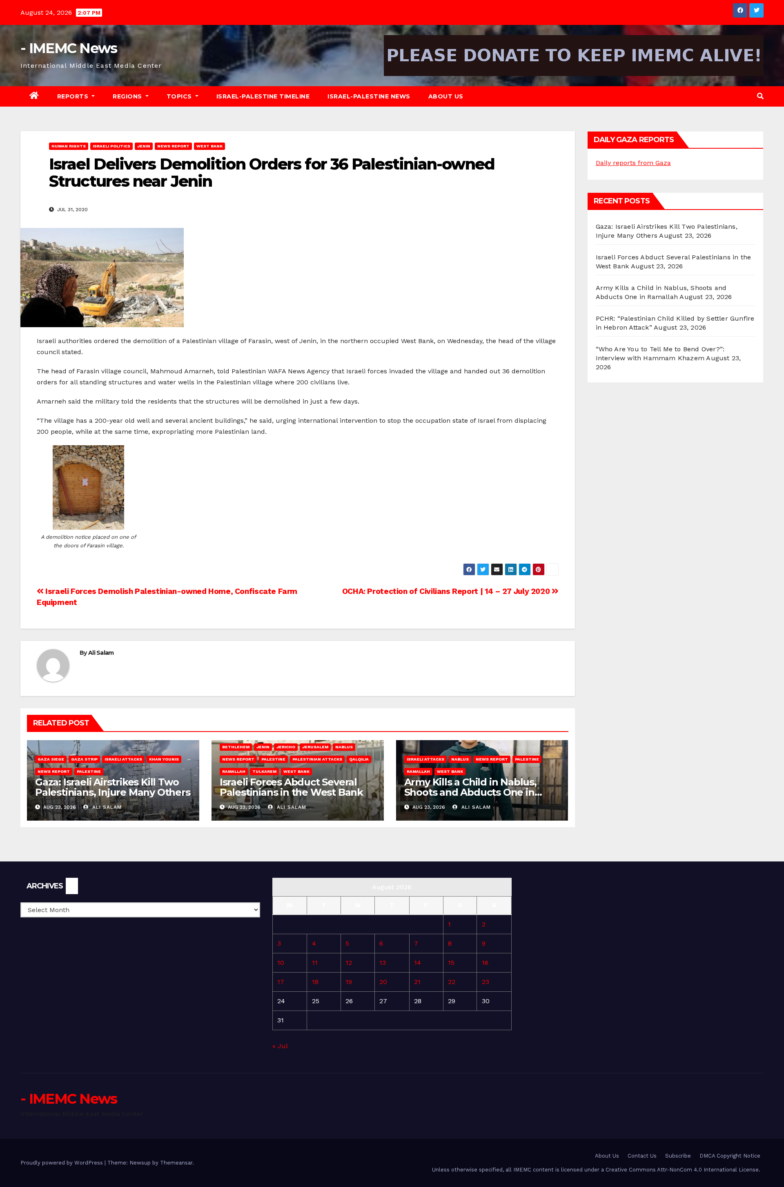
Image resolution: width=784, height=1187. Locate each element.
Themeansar (176, 1163)
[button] (760, 96)
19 (348, 982)
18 (315, 982)
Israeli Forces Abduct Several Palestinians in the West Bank (291, 787)
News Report (173, 146)
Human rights (68, 146)
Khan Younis (164, 759)
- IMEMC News (68, 48)
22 (451, 982)
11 (315, 962)
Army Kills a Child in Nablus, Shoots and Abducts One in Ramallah (470, 792)
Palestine (89, 771)
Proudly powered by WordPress (62, 1163)
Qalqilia (359, 759)
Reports (73, 96)
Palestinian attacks (317, 759)
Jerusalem (315, 747)
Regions (128, 96)
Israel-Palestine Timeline (263, 96)
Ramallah (233, 771)
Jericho (285, 747)
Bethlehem (235, 747)
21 (417, 982)
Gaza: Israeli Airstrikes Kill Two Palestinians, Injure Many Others (112, 787)
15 (451, 962)
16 (485, 962)
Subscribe (678, 1156)
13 (382, 962)
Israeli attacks (123, 759)
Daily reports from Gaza (633, 163)
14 (417, 962)
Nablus (344, 747)
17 (280, 982)
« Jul (279, 1046)
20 (383, 982)
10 (280, 962)
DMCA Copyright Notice (729, 1156)
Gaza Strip (84, 759)
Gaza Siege (51, 759)
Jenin (143, 146)
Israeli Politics (111, 146)
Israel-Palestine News (368, 96)
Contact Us (642, 1156)
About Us (445, 96)
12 (348, 962)
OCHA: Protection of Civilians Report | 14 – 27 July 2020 (447, 591)
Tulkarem (264, 771)
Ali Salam (101, 652)
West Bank (209, 146)
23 (485, 982)
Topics (180, 96)
